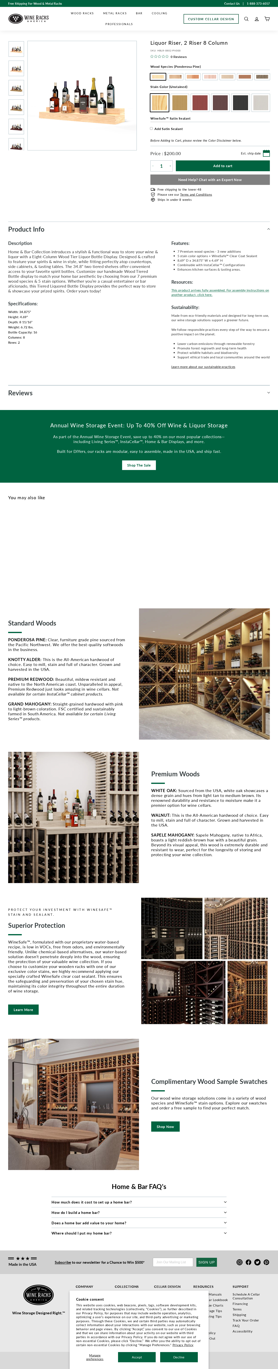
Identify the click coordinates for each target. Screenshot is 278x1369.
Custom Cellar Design (211, 19)
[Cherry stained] (24, 552)
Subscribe (63, 1262)
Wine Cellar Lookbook (210, 1299)
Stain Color (168, 86)
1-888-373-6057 (258, 3)
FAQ (236, 1325)
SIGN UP (206, 1262)
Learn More (23, 1009)
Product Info (26, 229)
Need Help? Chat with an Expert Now (210, 179)
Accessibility (243, 1331)
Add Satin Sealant (168, 128)
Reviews (20, 392)
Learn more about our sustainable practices (203, 366)
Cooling (160, 13)
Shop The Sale (139, 465)
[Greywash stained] (44, 552)
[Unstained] (10, 552)
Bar (139, 13)
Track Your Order (246, 1320)
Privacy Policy (183, 1345)
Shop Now (165, 1126)
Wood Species (175, 66)
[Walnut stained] (30, 552)
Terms (237, 1309)
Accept (137, 1357)
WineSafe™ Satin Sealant (170, 118)
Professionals (119, 24)
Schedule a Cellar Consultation (246, 1296)
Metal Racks (115, 13)
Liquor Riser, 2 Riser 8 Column (14, 571)
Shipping (239, 1314)
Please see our (185, 194)
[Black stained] (37, 552)
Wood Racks (82, 13)
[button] (246, 19)
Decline (179, 1357)
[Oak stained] (17, 552)
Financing (240, 1303)
